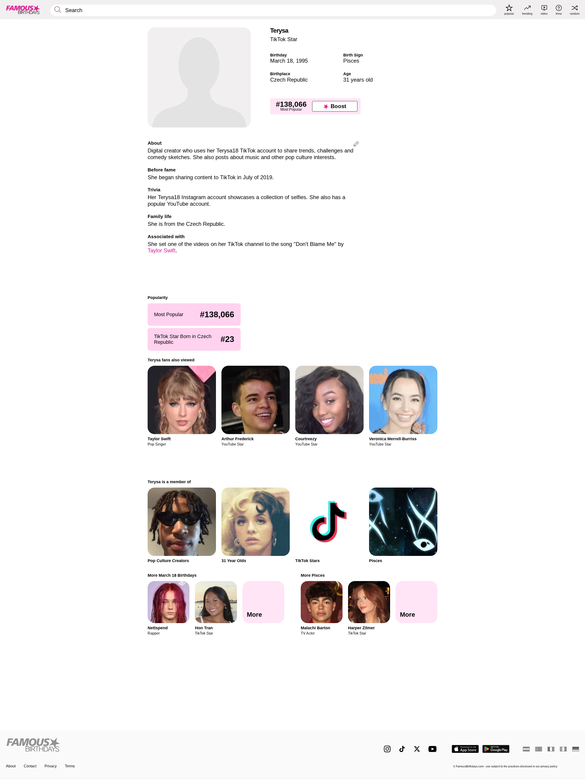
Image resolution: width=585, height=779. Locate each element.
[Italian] (563, 749)
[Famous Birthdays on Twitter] (417, 749)
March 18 (281, 61)
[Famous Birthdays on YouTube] (433, 749)
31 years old (358, 80)
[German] (575, 749)
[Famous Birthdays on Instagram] (387, 749)
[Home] (148, 745)
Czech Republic (289, 80)
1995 (302, 61)
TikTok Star (283, 39)
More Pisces (313, 575)
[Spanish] (526, 749)
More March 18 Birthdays (172, 575)
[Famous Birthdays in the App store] (465, 749)
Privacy (51, 766)
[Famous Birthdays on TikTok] (402, 749)
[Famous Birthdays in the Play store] (496, 749)
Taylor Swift (162, 250)
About (11, 766)
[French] (551, 749)
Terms (70, 766)
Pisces (351, 61)
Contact (30, 766)
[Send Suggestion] (356, 144)
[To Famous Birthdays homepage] (23, 9)
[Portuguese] (538, 749)
